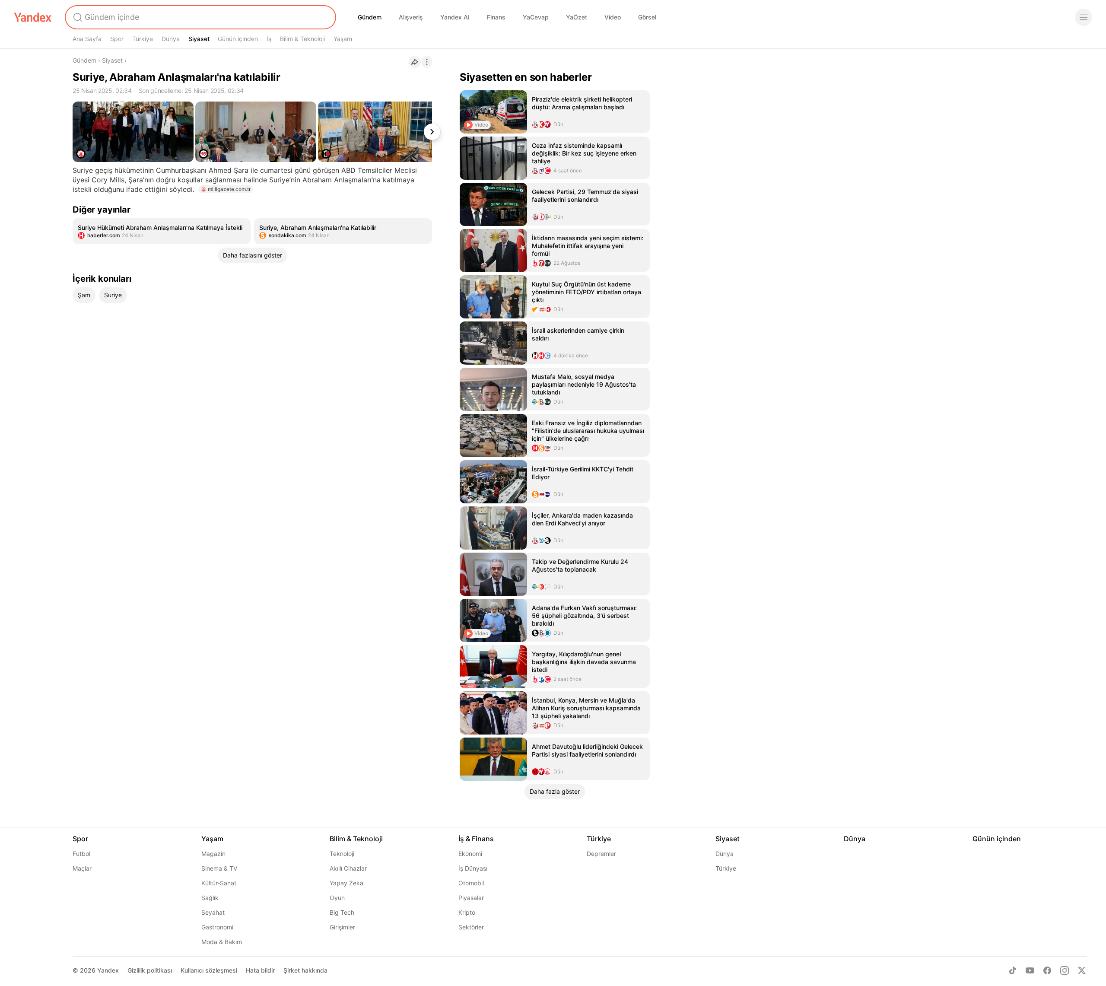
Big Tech (342, 912)
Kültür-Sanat (218, 883)
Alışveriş (411, 17)
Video (612, 17)
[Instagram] (1064, 970)
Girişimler (342, 927)
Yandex (108, 970)
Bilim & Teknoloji (302, 38)
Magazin (213, 853)
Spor (117, 38)
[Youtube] (1029, 970)
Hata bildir (260, 970)
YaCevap (536, 17)
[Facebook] (1047, 970)
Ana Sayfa (87, 38)
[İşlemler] (427, 62)
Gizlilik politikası (149, 970)
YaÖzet (576, 17)
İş (269, 38)
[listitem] (162, 231)
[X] (1081, 970)
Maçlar (82, 868)
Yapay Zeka (346, 883)
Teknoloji (342, 853)
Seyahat (213, 912)
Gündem (369, 17)
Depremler (601, 853)
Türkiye (142, 38)
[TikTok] (1012, 970)
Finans (496, 17)
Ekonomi (470, 853)
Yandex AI (455, 17)
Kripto (466, 912)
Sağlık (210, 897)
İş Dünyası (472, 868)
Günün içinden (238, 38)
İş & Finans (476, 838)
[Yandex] (33, 17)
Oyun (337, 897)
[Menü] (1083, 17)
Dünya (171, 38)
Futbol (81, 853)
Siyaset (199, 38)
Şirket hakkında (305, 970)
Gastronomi (217, 927)
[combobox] (200, 17)
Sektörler (471, 927)
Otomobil (471, 883)
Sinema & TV (219, 868)
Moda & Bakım (221, 941)
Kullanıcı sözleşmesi (209, 970)
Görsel (647, 17)
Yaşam (343, 38)
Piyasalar (471, 897)
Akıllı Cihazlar (348, 868)
